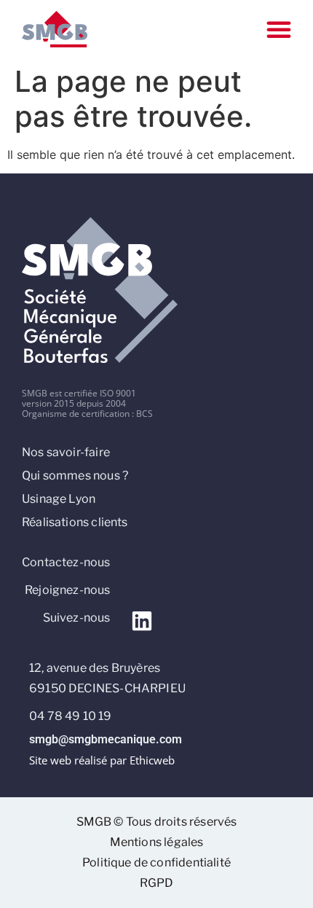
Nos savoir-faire (66, 452)
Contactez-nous (66, 562)
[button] (278, 29)
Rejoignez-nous (68, 590)
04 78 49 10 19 (70, 716)
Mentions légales (157, 842)
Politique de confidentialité (156, 862)
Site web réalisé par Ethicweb (102, 760)
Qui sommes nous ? (75, 475)
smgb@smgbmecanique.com (105, 739)
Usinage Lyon (58, 499)
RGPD (157, 883)
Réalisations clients (75, 522)
